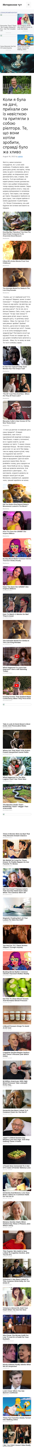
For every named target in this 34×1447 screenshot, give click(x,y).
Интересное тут (12, 4)
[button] (17, 63)
